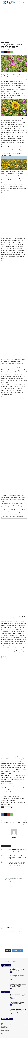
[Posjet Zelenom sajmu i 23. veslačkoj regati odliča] (14, 946)
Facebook (7, 961)
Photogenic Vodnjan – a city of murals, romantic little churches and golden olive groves (17, 857)
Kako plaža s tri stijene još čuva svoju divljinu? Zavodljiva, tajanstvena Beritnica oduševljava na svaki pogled (18, 1011)
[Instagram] (15, 840)
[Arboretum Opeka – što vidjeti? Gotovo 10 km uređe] (14, 941)
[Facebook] (2, 52)
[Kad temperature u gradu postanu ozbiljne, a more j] (5, 946)
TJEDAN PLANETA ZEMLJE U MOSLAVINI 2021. (7, 823)
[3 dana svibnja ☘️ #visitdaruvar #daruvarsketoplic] (23, 941)
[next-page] (4, 868)
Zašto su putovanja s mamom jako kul (22, 823)
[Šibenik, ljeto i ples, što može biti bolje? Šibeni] (23, 935)
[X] (5, 52)
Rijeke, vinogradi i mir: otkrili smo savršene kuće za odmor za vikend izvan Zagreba (17, 977)
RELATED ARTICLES (6, 846)
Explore (3, 49)
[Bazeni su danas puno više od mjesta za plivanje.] (14, 935)
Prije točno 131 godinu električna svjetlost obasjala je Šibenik (17, 1003)
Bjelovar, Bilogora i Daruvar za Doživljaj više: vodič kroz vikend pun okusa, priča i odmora (18, 969)
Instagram (15, 961)
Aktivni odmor (12, 998)
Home (2, 11)
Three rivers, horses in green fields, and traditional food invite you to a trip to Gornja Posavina (16, 863)
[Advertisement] (14, 27)
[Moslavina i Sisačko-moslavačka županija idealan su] (23, 946)
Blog (11, 979)
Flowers (6, 807)
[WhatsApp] (11, 52)
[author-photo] (14, 835)
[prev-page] (2, 868)
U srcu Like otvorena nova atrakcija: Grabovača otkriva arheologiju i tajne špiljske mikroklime (18, 996)
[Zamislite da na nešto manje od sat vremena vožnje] (5, 941)
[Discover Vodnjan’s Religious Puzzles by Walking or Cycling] (4, 851)
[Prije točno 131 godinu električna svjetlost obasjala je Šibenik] (5, 1005)
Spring (11, 807)
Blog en (6, 11)
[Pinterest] (8, 52)
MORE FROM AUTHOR (16, 846)
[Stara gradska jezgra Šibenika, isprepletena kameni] (5, 935)
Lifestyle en (6, 42)
